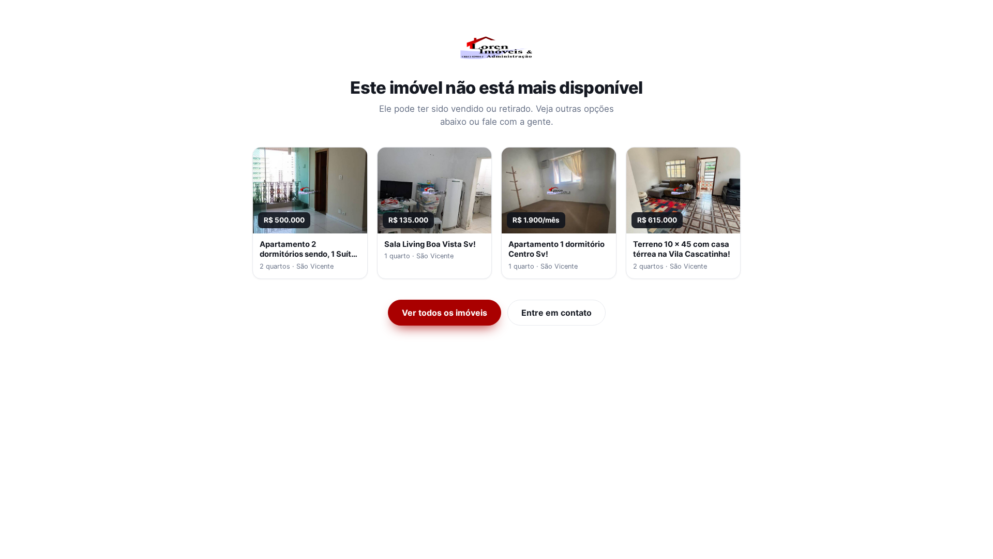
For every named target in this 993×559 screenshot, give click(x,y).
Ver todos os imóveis (444, 312)
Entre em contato (556, 312)
